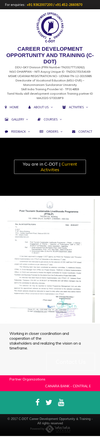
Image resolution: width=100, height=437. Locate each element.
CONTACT (85, 131)
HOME (14, 107)
